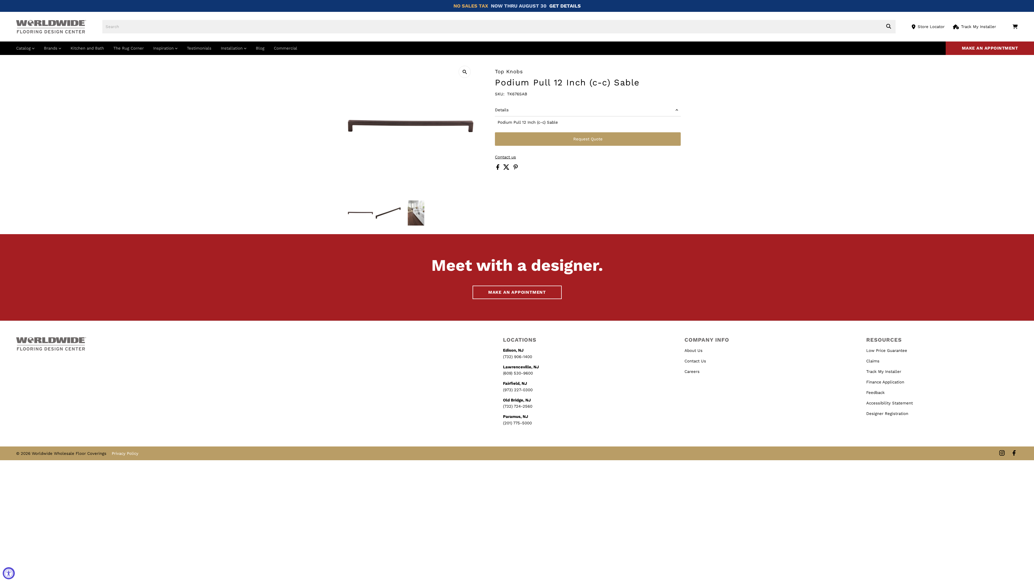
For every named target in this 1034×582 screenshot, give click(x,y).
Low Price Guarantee (886, 350)
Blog (260, 48)
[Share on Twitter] (507, 168)
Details (502, 110)
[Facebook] (1014, 453)
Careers (692, 371)
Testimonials (199, 48)
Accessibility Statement (889, 403)
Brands (51, 48)
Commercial (285, 48)
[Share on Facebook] (498, 168)
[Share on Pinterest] (515, 168)
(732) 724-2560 (517, 406)
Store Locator (931, 26)
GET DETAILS (565, 6)
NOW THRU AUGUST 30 (519, 6)
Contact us (505, 157)
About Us (693, 350)
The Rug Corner (128, 48)
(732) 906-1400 (517, 356)
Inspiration (164, 48)
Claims (872, 361)
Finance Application (885, 382)
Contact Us (695, 361)
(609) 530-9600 (518, 373)
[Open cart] (1015, 26)
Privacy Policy (125, 453)
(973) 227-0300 (518, 389)
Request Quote (588, 139)
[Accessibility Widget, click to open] (9, 573)
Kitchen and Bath (87, 48)
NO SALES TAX (470, 6)
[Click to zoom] (465, 72)
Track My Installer (978, 26)
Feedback (875, 392)
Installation (232, 48)
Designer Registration (887, 413)
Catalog (24, 48)
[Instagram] (1002, 453)
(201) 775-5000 (517, 423)
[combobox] (499, 26)
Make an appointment (990, 48)
